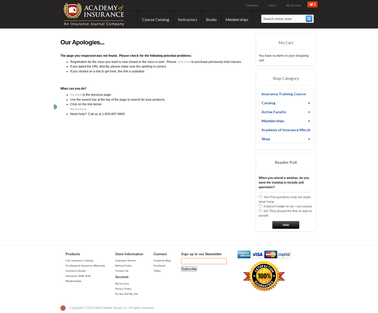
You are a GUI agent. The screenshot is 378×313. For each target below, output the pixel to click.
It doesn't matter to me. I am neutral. (288, 206)
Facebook (159, 265)
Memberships (73, 281)
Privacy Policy (123, 288)
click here (184, 62)
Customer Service (125, 260)
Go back (76, 95)
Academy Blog (162, 260)
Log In (272, 5)
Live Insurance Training (79, 260)
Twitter (157, 270)
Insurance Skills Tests (78, 275)
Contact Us (121, 270)
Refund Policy (123, 265)
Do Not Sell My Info (126, 293)
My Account (293, 5)
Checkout (252, 5)
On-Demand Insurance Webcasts (85, 265)
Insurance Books (76, 270)
